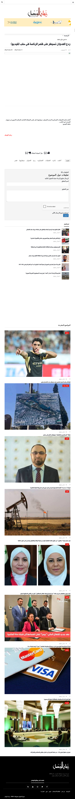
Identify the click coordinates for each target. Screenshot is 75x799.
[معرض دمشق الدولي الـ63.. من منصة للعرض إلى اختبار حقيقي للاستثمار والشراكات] (37, 746)
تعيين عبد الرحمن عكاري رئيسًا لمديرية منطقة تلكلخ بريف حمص (44, 256)
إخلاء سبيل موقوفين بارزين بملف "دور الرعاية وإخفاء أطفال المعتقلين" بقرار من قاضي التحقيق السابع (45, 594)
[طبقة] (37, 429)
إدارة (54, 160)
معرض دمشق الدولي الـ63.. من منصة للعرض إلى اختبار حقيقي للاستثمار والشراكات (50, 752)
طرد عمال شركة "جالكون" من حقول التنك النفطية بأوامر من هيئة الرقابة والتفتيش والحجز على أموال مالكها (44, 541)
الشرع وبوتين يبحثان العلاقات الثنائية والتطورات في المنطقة (45, 247)
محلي (67, 491)
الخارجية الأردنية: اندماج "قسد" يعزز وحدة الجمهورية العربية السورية (43, 273)
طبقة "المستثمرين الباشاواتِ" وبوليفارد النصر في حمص (56, 435)
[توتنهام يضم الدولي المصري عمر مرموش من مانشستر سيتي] (37, 376)
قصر (15, 160)
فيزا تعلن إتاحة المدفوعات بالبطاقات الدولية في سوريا (57, 699)
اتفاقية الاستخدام (56, 791)
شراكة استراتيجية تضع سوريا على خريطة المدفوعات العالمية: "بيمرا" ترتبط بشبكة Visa (49, 647)
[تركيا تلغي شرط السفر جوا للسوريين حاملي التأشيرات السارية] (65, 244)
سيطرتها (22, 160)
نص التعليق (65, 189)
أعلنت (59, 160)
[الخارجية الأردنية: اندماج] (65, 279)
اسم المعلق (65, 181)
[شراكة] (37, 482)
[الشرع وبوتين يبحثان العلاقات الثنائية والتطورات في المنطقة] (65, 253)
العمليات (47, 160)
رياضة (67, 333)
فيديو (50, 791)
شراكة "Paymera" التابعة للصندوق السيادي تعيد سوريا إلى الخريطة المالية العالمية (50, 488)
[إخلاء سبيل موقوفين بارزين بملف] (37, 588)
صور (47, 791)
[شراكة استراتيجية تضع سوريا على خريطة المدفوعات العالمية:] (37, 641)
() (45, 153)
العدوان (29, 160)
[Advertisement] (37, 112)
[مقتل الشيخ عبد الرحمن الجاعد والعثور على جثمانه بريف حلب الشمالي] (65, 235)
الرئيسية (66, 35)
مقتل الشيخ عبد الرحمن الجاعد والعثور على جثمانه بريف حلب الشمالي (43, 230)
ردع (34, 160)
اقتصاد (67, 438)
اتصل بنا (42, 791)
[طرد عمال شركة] (37, 535)
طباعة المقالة (8, 50)
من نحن (63, 791)
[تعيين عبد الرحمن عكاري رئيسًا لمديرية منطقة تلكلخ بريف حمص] (65, 261)
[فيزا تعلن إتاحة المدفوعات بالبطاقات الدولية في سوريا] (37, 693)
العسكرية (40, 160)
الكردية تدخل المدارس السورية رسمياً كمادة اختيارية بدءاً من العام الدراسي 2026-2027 (39, 265)
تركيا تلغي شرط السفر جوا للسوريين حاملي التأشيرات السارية (45, 238)
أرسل (65, 215)
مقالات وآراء (65, 385)
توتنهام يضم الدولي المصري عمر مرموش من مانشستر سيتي (55, 382)
